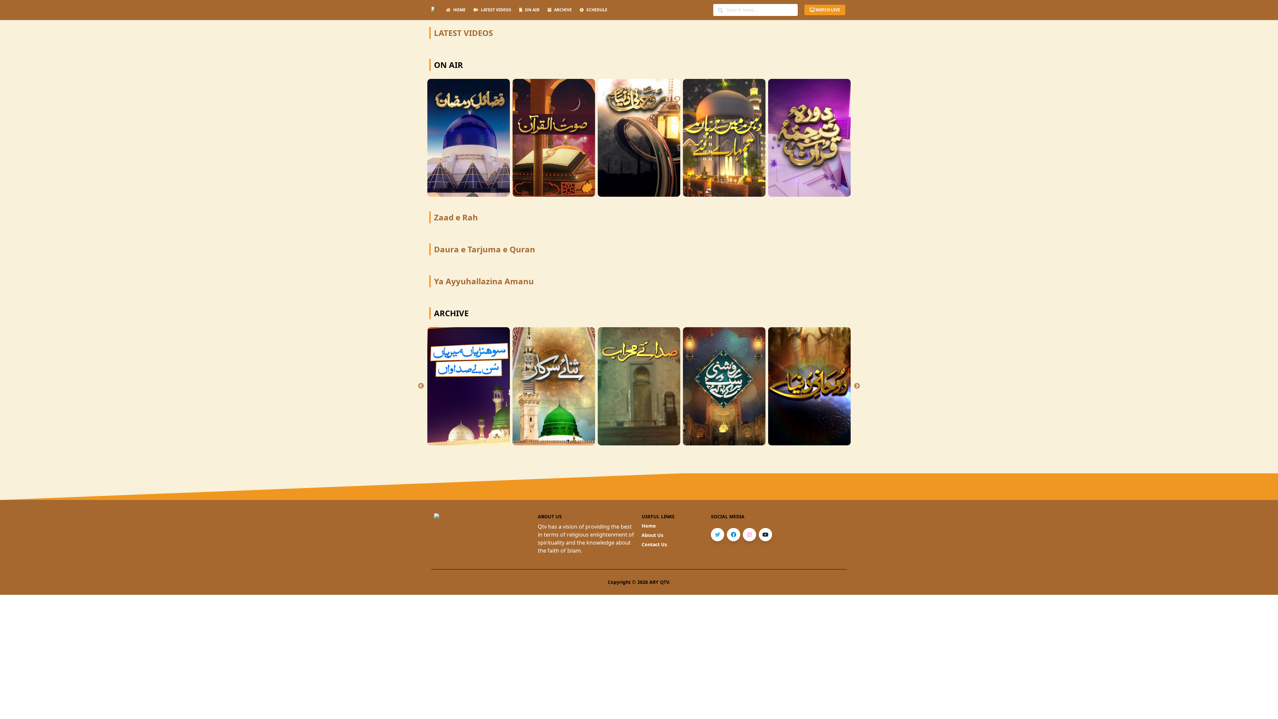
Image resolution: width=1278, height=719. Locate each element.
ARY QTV (659, 582)
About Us (652, 535)
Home (649, 526)
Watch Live (828, 10)
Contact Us (654, 544)
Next (857, 386)
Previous (421, 386)
